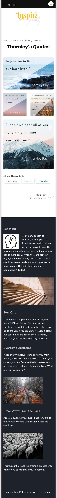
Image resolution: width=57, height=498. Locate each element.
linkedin (43, 181)
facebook (12, 181)
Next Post (38, 196)
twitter (28, 181)
